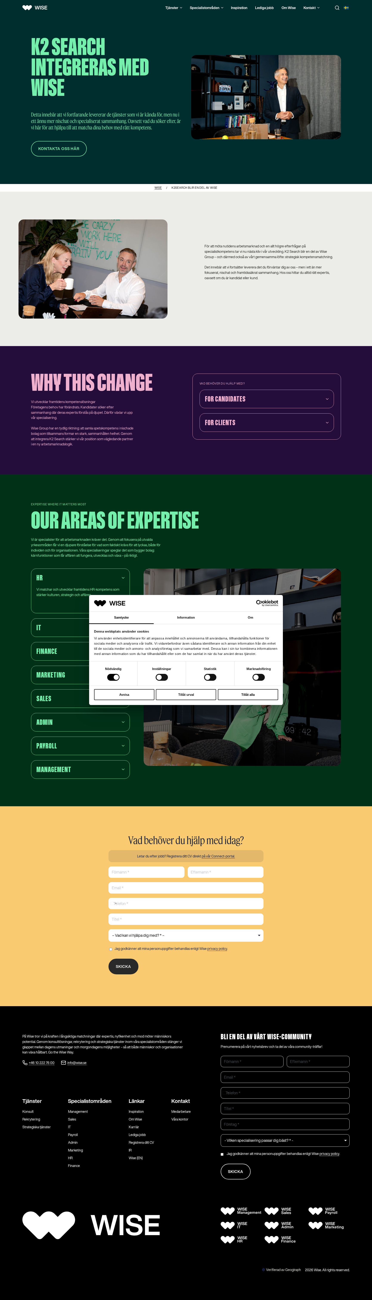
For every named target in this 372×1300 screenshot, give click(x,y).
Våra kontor (179, 1119)
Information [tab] (186, 617)
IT (69, 1127)
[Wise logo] (36, 7)
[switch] (162, 677)
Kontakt (310, 7)
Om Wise (289, 7)
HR (70, 1157)
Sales (72, 1119)
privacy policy (217, 948)
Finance (74, 1165)
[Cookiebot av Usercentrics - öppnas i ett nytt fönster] (259, 603)
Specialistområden (204, 7)
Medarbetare (181, 1111)
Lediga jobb (264, 7)
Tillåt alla (248, 694)
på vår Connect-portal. (218, 856)
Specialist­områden (90, 1101)
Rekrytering (31, 1119)
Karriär (134, 1127)
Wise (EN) (136, 1157)
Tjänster (171, 7)
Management (78, 1111)
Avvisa (124, 694)
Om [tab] (250, 617)
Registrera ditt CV (141, 1142)
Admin (73, 1142)
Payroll (73, 1134)
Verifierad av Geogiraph (283, 1269)
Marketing (75, 1150)
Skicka (123, 966)
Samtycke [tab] (121, 617)
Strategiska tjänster (36, 1127)
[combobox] (113, 903)
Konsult (28, 1111)
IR (130, 1150)
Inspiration (239, 7)
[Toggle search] (337, 8)
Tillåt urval (186, 694)
